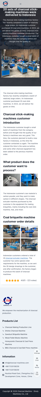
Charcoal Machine (25, 391)
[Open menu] (20, 3)
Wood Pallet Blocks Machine (16, 338)
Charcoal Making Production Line (18, 327)
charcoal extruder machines (16, 258)
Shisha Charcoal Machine (15, 331)
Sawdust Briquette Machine (16, 334)
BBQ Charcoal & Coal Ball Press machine (21, 348)
